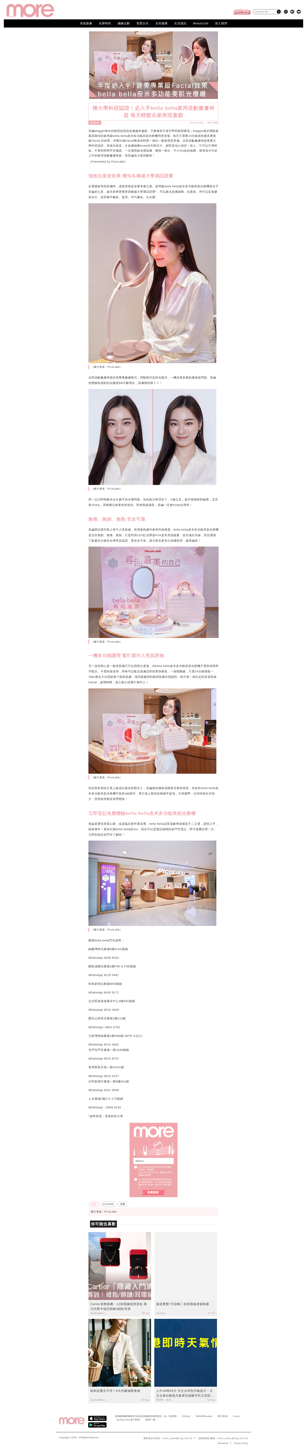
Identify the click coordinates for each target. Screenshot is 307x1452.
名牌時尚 (105, 23)
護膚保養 (95, 122)
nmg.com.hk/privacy (148, 1172)
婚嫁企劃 (124, 23)
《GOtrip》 (186, 1416)
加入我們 (221, 23)
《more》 (236, 1416)
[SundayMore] (30, 10)
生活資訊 (180, 23)
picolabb (108, 1204)
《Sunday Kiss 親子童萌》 (128, 1419)
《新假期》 (172, 1416)
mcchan (160, 1313)
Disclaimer (223, 1443)
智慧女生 (143, 23)
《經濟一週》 (150, 1419)
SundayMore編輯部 (99, 1313)
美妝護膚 (86, 23)
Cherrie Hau (197, 122)
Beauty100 (200, 23)
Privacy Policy (241, 1443)
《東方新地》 (222, 1416)
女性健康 (161, 23)
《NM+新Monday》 (204, 1416)
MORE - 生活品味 (165, 1400)
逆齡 (123, 1204)
